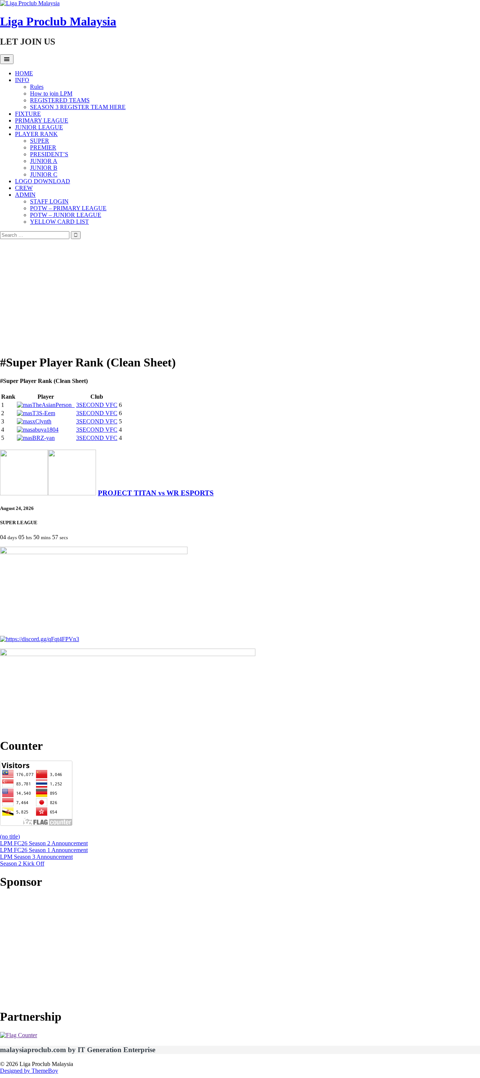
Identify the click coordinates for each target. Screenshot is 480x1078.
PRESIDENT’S (49, 154)
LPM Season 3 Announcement (36, 857)
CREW (24, 188)
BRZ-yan (43, 438)
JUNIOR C (43, 174)
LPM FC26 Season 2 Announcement (44, 843)
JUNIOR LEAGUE (39, 127)
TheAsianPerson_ (53, 405)
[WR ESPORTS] (72, 493)
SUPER (39, 141)
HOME (24, 73)
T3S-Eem (43, 413)
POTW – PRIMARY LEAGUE (68, 208)
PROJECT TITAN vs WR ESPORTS (156, 493)
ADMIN (25, 194)
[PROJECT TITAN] (24, 493)
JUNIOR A (43, 161)
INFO (22, 80)
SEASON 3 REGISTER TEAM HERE (78, 107)
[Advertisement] (240, 295)
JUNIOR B (43, 167)
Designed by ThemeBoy (29, 1071)
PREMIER (43, 147)
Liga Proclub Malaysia (58, 21)
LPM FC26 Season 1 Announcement (44, 850)
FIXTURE (28, 114)
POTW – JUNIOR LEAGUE (65, 215)
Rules (37, 87)
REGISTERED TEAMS (60, 100)
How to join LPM (51, 93)
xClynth (41, 421)
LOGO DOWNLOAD (42, 181)
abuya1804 (45, 429)
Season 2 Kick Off (22, 863)
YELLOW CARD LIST (59, 221)
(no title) (10, 836)
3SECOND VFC (96, 405)
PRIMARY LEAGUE (41, 120)
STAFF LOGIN (49, 201)
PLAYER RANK (36, 134)
